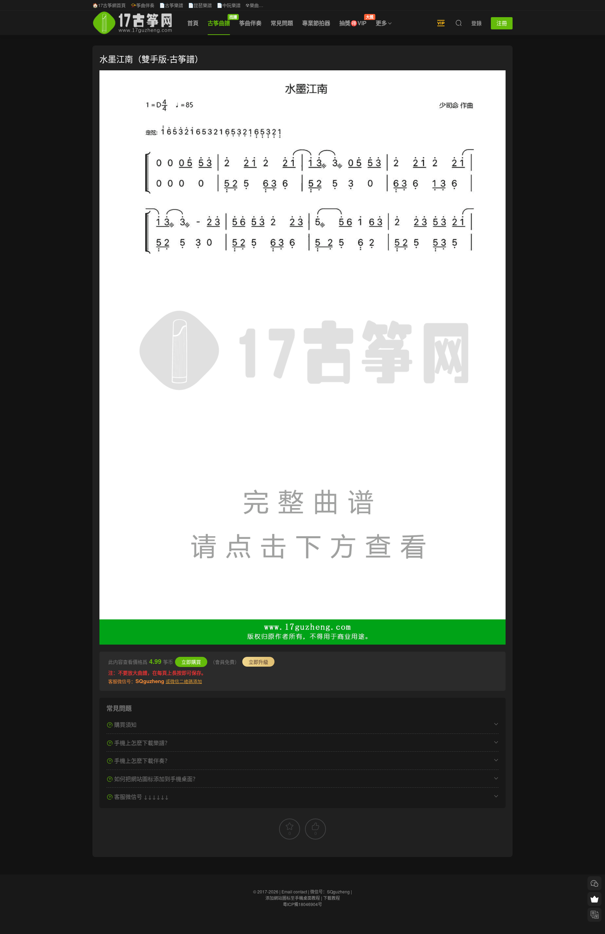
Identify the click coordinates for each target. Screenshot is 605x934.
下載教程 (331, 898)
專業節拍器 (316, 23)
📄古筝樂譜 (171, 5)
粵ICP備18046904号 (302, 904)
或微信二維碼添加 (184, 681)
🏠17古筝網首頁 (109, 5)
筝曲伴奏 (250, 23)
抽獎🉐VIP (355, 20)
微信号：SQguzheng (330, 891)
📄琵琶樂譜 (200, 5)
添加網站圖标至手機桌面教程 (292, 898)
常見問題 (282, 23)
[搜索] (458, 22)
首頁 (193, 23)
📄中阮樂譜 (229, 5)
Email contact (294, 891)
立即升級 (258, 661)
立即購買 (191, 661)
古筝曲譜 (221, 20)
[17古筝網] (132, 22)
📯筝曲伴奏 (142, 5)
